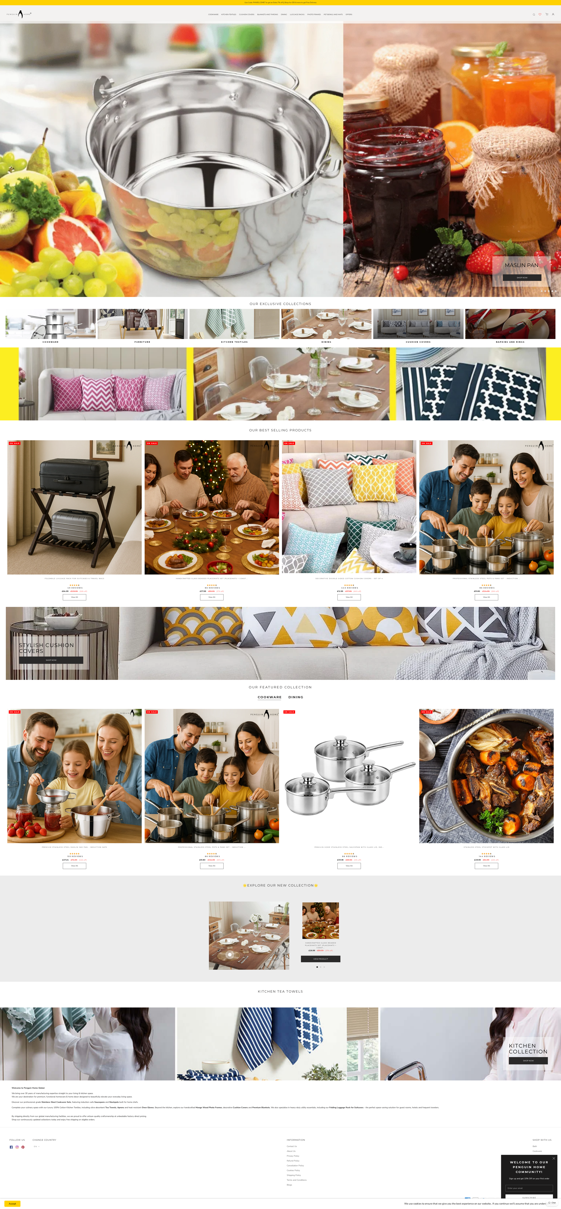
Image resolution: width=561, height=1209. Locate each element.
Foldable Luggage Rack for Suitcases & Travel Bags (74, 578)
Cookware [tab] (270, 697)
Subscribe (529, 1198)
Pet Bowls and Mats (333, 14)
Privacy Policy (293, 1156)
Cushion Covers (246, 14)
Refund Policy (293, 1160)
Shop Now (522, 278)
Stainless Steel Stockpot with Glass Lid (486, 847)
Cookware (213, 14)
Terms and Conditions (297, 1180)
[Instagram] (17, 1148)
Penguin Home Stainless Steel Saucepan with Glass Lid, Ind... (349, 847)
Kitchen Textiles (228, 14)
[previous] (181, 935)
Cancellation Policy (295, 1165)
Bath (535, 1146)
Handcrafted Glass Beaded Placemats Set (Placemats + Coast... (212, 578)
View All (74, 597)
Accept (12, 1203)
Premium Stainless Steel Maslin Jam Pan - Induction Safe (74, 847)
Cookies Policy (293, 1170)
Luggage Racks (297, 14)
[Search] (534, 14)
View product (320, 959)
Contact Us (292, 1146)
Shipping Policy (294, 1175)
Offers (349, 14)
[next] (379, 935)
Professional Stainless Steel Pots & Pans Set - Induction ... (486, 578)
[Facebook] (11, 1148)
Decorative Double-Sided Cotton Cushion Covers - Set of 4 (349, 578)
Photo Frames (314, 14)
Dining (284, 14)
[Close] (554, 1158)
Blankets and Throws (267, 14)
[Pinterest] (22, 1148)
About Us (291, 1151)
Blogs (289, 1184)
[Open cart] (547, 14)
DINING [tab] (295, 697)
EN (35, 1146)
